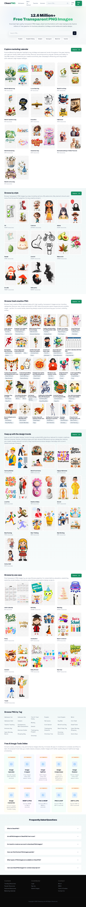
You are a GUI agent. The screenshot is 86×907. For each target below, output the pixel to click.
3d (5, 225)
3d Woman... (50, 420)
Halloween (21, 3)
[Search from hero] (74, 33)
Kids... (25, 353)
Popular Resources (9, 886)
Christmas (34, 735)
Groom (59, 501)
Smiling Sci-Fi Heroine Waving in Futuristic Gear (52, 419)
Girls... (70, 401)
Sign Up (33, 886)
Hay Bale (60, 721)
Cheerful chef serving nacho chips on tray (75, 419)
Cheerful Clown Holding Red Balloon (63, 374)
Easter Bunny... (24, 376)
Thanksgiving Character (48, 729)
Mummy (33, 722)
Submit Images (35, 888)
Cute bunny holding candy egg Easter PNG (25, 374)
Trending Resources (10, 883)
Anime (59, 225)
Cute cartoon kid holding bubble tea (8, 330)
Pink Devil (74, 334)
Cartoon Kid (8, 334)
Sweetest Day (35, 150)
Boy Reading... (9, 422)
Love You (6, 501)
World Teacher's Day (10, 119)
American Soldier (22, 730)
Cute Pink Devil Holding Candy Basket (75, 330)
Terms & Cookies (63, 888)
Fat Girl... (7, 331)
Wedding (59, 607)
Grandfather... (64, 420)
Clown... (62, 376)
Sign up (78, 3)
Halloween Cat (8, 717)
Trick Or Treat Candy (35, 718)
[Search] (67, 3)
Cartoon (33, 225)
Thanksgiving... (19, 331)
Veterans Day (8, 728)
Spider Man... (7, 356)
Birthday (33, 607)
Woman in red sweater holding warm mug (52, 374)
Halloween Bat (22, 717)
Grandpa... (63, 422)
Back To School (61, 638)
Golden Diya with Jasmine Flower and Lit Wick (38, 419)
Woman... (51, 378)
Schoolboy (8, 420)
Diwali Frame (74, 724)
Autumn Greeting (34, 334)
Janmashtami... (58, 398)
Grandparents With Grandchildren (23, 725)
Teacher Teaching (9, 724)
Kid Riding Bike (43, 398)
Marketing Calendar (9, 891)
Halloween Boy (46, 356)
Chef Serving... (74, 422)
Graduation (34, 638)
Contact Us (61, 891)
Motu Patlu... (74, 420)
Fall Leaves (47, 721)
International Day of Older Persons (67, 150)
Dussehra (33, 119)
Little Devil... (75, 331)
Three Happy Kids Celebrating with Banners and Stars (19, 351)
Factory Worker (8, 470)
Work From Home (36, 470)
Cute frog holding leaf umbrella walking (75, 374)
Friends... (46, 331)
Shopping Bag (22, 734)
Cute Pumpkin (61, 717)
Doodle (6, 287)
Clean (9, 3)
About (60, 883)
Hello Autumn (33, 331)
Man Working (60, 533)
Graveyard (48, 39)
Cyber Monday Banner (8, 733)
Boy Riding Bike (43, 401)
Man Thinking (34, 533)
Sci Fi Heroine (50, 422)
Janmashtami (34, 353)
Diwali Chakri (37, 376)
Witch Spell (23, 420)
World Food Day (61, 88)
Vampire (40, 39)
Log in (72, 3)
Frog (72, 378)
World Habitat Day (9, 88)
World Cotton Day (9, 181)
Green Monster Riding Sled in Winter (57, 351)
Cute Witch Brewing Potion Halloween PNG (20, 397)
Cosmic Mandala (24, 422)
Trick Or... (46, 353)
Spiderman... (8, 353)
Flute (32, 355)
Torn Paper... (61, 334)
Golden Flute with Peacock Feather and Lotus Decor (35, 351)
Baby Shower (34, 669)
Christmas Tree (48, 734)
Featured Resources (10, 888)
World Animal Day (9, 150)
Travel (6, 700)
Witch (24, 398)
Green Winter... (58, 353)
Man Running (8, 533)
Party (6, 638)
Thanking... (72, 398)
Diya (34, 422)
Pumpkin (20, 39)
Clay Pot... (8, 401)
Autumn (42, 3)
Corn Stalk (74, 721)
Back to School (29, 3)
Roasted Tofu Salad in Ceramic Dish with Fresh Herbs (20, 330)
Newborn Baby (35, 501)
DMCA (59, 886)
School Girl (7, 564)
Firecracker (37, 378)
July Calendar (69, 355)
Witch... (18, 398)
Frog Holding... (75, 376)
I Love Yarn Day (35, 88)
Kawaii (6, 256)
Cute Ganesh (48, 724)
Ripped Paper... (62, 331)
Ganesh (33, 726)
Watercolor (60, 256)
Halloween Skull (8, 721)
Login (32, 883)
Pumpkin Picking (30, 39)
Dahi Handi (8, 398)
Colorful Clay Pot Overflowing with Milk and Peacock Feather (59, 397)
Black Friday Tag (62, 728)
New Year (59, 669)
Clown (61, 378)
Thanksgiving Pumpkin (34, 731)
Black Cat (57, 39)
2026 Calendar (8, 607)
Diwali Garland (9, 376)
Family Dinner (47, 334)
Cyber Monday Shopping (75, 729)
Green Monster (58, 355)
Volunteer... (18, 353)
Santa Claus (74, 734)
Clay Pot (56, 401)
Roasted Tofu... (19, 334)
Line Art (33, 256)
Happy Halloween (62, 470)
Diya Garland (8, 378)
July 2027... (69, 353)
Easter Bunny (24, 378)
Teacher (35, 3)
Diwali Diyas (36, 420)
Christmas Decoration (61, 733)
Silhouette (34, 287)
